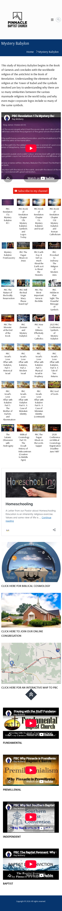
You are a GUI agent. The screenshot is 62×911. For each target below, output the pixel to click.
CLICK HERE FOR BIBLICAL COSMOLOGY (25, 586)
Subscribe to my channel (32, 191)
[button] (8, 213)
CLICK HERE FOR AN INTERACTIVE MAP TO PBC (29, 687)
